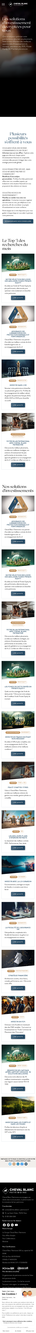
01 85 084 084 (10, 1216)
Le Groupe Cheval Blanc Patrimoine (14, 1232)
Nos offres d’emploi (8, 1235)
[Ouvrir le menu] (3, 4)
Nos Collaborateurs (8, 1238)
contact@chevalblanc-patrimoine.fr (17, 1210)
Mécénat (5, 1241)
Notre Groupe (7, 1228)
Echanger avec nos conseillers (18, 221)
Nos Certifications (8, 1246)
